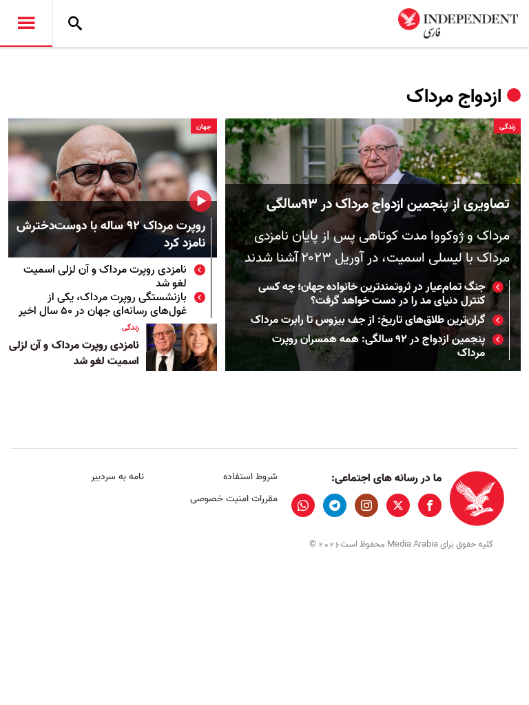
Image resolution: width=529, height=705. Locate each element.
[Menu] (26, 23)
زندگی (507, 126)
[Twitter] (398, 505)
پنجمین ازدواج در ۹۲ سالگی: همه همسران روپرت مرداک (378, 346)
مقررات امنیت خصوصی (233, 499)
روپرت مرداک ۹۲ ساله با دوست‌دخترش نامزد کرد (111, 235)
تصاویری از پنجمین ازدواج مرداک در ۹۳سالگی (388, 204)
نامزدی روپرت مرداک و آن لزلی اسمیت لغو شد (105, 277)
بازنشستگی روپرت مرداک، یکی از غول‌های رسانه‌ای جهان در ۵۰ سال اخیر (103, 304)
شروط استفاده (250, 477)
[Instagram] (366, 505)
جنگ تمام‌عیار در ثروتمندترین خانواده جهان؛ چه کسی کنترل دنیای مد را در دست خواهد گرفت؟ (371, 294)
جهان (203, 126)
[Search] (75, 23)
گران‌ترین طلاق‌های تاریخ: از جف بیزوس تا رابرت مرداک (368, 320)
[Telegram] (334, 505)
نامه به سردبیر (117, 477)
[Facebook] (430, 505)
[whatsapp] (303, 505)
